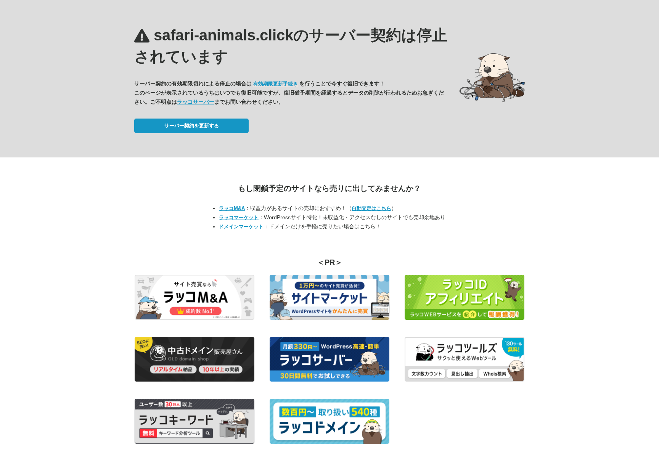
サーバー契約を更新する (191, 125)
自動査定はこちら (371, 208)
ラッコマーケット (239, 217)
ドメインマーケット (241, 226)
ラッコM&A (232, 208)
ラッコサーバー (195, 102)
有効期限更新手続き (275, 84)
